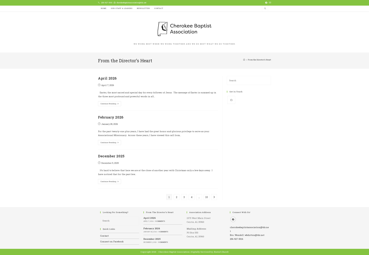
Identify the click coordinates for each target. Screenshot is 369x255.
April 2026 (107, 78)
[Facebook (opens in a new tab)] (266, 2)
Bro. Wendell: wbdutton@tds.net (247, 235)
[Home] (244, 59)
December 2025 (111, 156)
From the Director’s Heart (259, 59)
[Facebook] (231, 100)
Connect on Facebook (112, 241)
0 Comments (160, 221)
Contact (104, 235)
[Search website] (265, 8)
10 (206, 197)
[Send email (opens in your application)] (269, 2)
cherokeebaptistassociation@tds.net (131, 2)
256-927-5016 (106, 2)
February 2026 (111, 117)
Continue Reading (110, 104)
